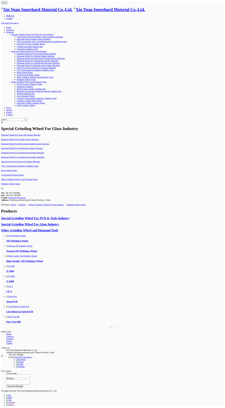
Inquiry (9, 112)
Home (8, 27)
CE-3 (9, 291)
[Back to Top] (9, 400)
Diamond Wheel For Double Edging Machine (35, 56)
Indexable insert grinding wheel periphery (34, 39)
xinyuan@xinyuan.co (10, 23)
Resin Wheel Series (25, 72)
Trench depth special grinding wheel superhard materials (40, 37)
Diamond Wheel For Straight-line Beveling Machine (38, 63)
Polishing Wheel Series (26, 79)
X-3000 (10, 281)
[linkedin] (20, 366)
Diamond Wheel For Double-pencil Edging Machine (38, 65)
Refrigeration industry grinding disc (31, 89)
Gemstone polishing (25, 86)
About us (10, 30)
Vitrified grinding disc (26, 94)
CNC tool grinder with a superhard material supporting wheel (42, 41)
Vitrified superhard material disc (30, 47)
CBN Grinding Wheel (26, 105)
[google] (20, 362)
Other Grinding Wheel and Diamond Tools (29, 82)
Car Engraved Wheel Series (28, 75)
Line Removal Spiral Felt (19, 311)
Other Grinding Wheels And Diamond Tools (35, 77)
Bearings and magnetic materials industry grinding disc (39, 91)
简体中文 (10, 16)
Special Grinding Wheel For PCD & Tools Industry (32, 34)
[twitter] (19, 364)
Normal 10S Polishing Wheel (21, 251)
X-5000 (10, 271)
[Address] (10, 402)
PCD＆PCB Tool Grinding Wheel (31, 44)
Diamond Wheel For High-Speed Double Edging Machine (41, 58)
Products (9, 32)
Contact (9, 115)
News (8, 108)
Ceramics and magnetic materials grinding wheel (37, 98)
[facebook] (21, 359)
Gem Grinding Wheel (26, 96)
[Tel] (8, 395)
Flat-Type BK (13, 321)
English (9, 18)
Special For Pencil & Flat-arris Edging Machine (36, 68)
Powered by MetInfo (65, 391)
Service (9, 110)
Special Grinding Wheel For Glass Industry (29, 51)
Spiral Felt (11, 301)
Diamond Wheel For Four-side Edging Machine (36, 54)
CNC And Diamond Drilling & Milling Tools (35, 70)
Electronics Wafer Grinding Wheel (31, 103)
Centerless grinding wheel (27, 49)
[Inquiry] (10, 405)
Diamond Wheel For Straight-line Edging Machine (37, 61)
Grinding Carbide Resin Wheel (29, 101)
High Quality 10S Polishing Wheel (24, 261)
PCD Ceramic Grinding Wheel (29, 84)
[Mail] (9, 398)
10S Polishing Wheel (17, 241)
